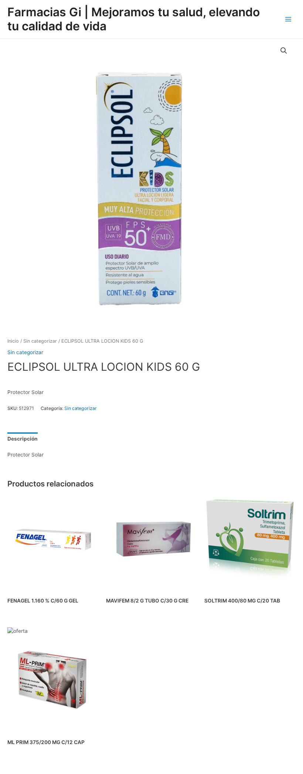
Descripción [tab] (22, 439)
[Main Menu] (288, 19)
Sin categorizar (40, 341)
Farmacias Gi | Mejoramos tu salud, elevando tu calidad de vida (133, 19)
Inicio (13, 341)
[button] (283, 50)
